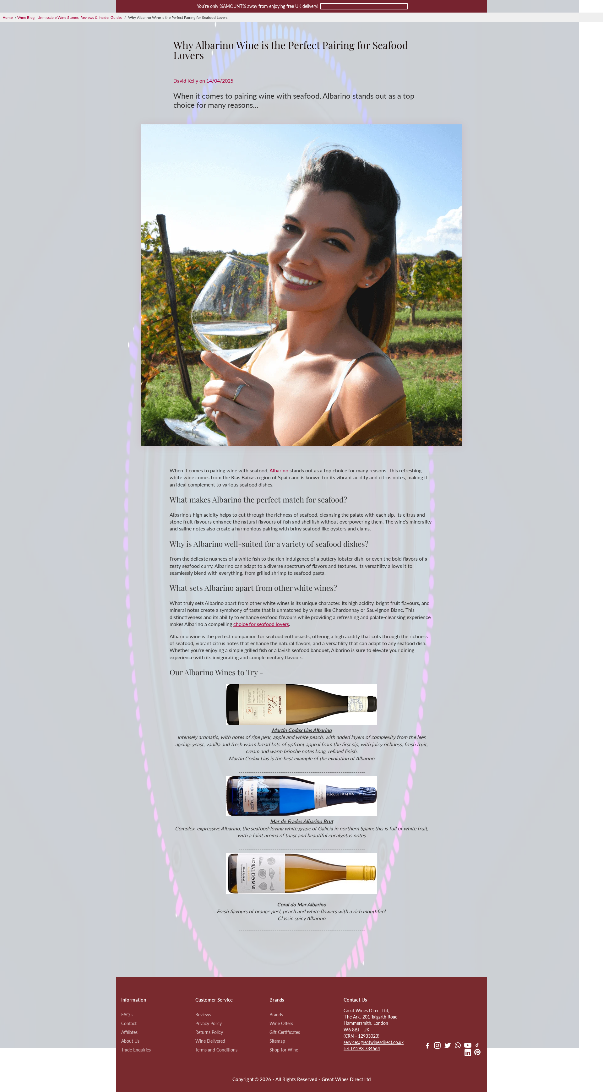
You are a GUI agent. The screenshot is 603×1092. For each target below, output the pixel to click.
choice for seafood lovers (261, 624)
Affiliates (129, 1032)
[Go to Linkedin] (468, 1053)
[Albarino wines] (301, 723)
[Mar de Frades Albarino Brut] (301, 814)
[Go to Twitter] (448, 1046)
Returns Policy (209, 1032)
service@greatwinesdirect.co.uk (374, 1042)
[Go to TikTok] (477, 1046)
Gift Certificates (284, 1032)
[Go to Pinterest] (477, 1053)
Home (8, 17)
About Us (130, 1041)
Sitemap (277, 1041)
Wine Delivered (210, 1041)
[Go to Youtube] (468, 1046)
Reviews (203, 1014)
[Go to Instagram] (437, 1046)
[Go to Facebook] (427, 1046)
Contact (129, 1023)
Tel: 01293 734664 (362, 1048)
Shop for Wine (283, 1049)
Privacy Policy (208, 1023)
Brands (276, 1014)
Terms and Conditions (216, 1049)
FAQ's (127, 1014)
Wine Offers (281, 1023)
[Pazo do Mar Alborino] (301, 892)
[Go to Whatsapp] (457, 1046)
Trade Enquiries (136, 1049)
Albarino (278, 470)
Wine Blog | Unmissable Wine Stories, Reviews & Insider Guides (69, 17)
